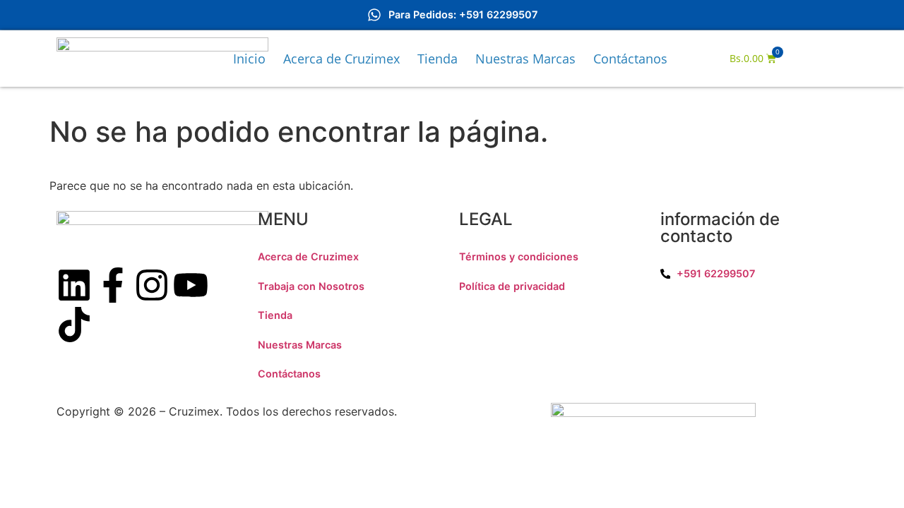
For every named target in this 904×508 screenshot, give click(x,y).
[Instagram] (152, 285)
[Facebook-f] (113, 285)
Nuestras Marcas (525, 58)
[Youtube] (190, 285)
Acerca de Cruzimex (341, 58)
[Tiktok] (74, 324)
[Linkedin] (74, 285)
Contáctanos (630, 58)
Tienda (437, 58)
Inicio (249, 58)
